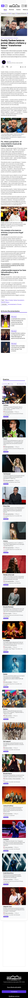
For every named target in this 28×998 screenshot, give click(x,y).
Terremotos (3, 13)
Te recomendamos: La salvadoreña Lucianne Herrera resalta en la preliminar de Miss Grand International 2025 (12, 265)
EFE (10, 61)
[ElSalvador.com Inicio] (14, 5)
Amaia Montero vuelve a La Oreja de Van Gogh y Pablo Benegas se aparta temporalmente (18, 335)
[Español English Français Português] (25, 6)
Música (7, 302)
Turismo (18, 9)
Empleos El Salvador (22, 13)
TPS (9, 13)
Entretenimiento (9, 38)
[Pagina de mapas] (23, 6)
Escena (16, 38)
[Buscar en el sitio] (6, 6)
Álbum (7, 300)
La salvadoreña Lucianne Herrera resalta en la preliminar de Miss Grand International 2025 (18, 322)
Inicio (5, 9)
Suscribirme (14, 991)
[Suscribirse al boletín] (2, 6)
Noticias (11, 9)
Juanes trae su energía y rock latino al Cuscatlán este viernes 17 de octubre (18, 348)
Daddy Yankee (13, 300)
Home (2, 38)
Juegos (13, 13)
